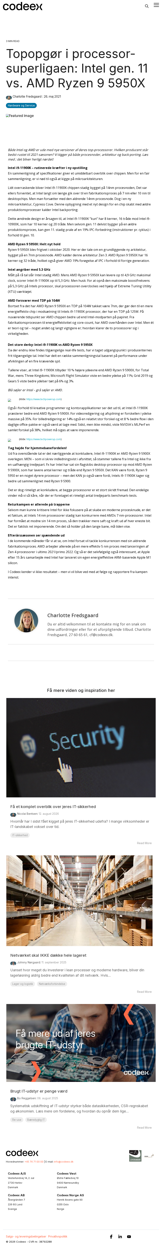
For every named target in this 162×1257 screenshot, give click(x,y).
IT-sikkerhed (20, 835)
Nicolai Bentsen (27, 813)
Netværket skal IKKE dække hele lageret (48, 955)
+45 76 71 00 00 (33, 1161)
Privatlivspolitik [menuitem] (57, 1236)
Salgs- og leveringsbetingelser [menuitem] (26, 1236)
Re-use (16, 1119)
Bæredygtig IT (36, 1119)
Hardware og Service (21, 105)
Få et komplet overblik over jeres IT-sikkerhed (53, 806)
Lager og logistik (22, 983)
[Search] (146, 6)
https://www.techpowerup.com (43, 399)
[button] (156, 4)
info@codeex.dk (63, 1161)
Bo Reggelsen (26, 1098)
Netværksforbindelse (52, 983)
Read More (144, 843)
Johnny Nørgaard (28, 962)
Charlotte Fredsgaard (27, 96)
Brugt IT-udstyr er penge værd (38, 1091)
